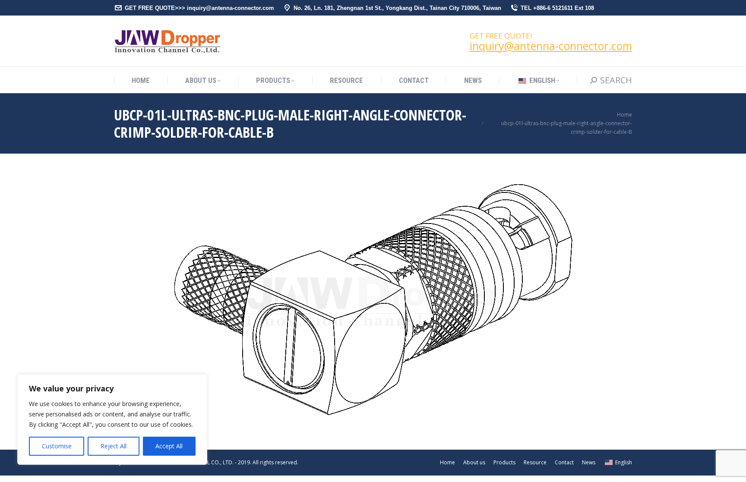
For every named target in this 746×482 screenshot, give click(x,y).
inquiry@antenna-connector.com (551, 45)
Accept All (169, 446)
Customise (57, 446)
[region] (112, 419)
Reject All (113, 446)
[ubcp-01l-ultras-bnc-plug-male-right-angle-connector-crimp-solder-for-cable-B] (373, 299)
